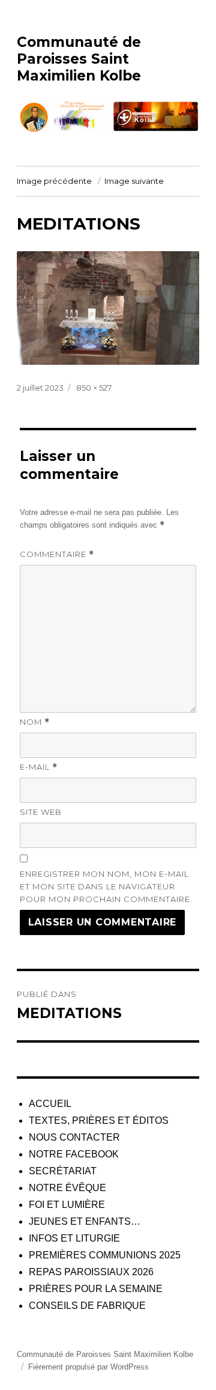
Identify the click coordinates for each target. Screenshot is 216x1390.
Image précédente (54, 181)
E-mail (39, 767)
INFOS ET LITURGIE (74, 1238)
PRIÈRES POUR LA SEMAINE (96, 1289)
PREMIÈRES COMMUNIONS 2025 (105, 1255)
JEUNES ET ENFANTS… (84, 1221)
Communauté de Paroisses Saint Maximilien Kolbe (79, 59)
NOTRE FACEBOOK (74, 1154)
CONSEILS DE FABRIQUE (87, 1305)
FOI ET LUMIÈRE (67, 1204)
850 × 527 (94, 387)
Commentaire (57, 554)
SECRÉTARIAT (63, 1171)
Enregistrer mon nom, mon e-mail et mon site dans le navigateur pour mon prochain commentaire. (106, 886)
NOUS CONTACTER (74, 1137)
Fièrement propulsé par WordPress (88, 1366)
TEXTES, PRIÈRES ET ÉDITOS (99, 1120)
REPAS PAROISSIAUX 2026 (91, 1272)
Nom (35, 722)
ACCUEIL (50, 1104)
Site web (41, 812)
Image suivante (134, 181)
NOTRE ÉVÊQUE (67, 1188)
